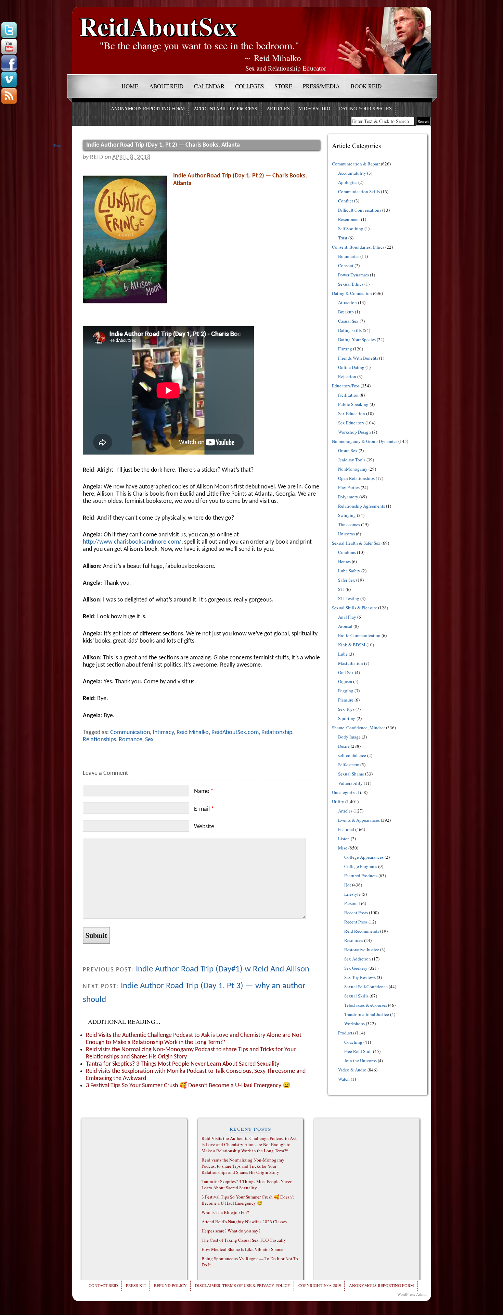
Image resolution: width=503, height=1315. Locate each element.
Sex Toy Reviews (360, 977)
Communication (130, 732)
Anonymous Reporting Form (148, 108)
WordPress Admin (412, 1294)
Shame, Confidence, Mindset (358, 727)
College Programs (360, 866)
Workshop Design (354, 432)
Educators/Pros (346, 386)
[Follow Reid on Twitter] (9, 30)
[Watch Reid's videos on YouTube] (9, 47)
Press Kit (136, 1285)
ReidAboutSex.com (235, 732)
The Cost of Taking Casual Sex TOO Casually (244, 1240)
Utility (338, 801)
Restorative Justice (361, 949)
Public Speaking (353, 404)
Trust (342, 238)
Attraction (347, 302)
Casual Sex (348, 321)
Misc (342, 848)
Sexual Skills (356, 996)
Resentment (349, 219)
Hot (347, 885)
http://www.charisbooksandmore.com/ (132, 542)
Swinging (347, 515)
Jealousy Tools (351, 460)
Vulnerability (350, 783)
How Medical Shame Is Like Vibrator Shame (242, 1249)
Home (129, 86)
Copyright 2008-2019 (319, 1285)
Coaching (353, 1042)
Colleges (249, 86)
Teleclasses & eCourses (365, 1005)
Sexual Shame (351, 774)
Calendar (209, 86)
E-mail (204, 809)
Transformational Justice (366, 1014)
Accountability (352, 173)
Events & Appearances (359, 820)
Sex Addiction (357, 959)
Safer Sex (346, 580)
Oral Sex (346, 672)
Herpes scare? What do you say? (231, 1231)
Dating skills (350, 330)
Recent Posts (356, 912)
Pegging (345, 690)
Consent (345, 265)
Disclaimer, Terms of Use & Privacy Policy (243, 1285)
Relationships (99, 739)
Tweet (57, 145)
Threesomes (349, 524)
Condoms (347, 552)
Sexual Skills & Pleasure (354, 608)
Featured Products (360, 875)
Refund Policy (170, 1285)
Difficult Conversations (359, 210)
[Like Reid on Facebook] (9, 63)
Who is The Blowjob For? (225, 1212)
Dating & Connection (352, 293)
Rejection (347, 376)
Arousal (345, 626)
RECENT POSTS (250, 1129)
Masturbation (350, 663)
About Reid (166, 86)
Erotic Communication (359, 635)
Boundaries (348, 256)
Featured (346, 829)
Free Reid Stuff (358, 1051)
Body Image (349, 737)
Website (204, 826)
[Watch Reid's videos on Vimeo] (9, 80)
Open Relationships (356, 478)
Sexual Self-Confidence (366, 986)
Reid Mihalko (193, 732)
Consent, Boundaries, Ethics (358, 247)
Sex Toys (346, 709)
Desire (344, 746)
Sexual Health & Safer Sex (356, 543)
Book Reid (366, 86)
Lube (343, 654)
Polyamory (348, 497)
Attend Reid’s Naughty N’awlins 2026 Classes (244, 1221)
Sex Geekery (355, 968)
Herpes (344, 561)
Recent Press (355, 922)
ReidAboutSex (158, 21)
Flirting (345, 349)
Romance (130, 739)
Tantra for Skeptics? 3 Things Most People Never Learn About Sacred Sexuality (182, 1064)
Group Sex (348, 450)
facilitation (348, 395)
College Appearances (364, 857)
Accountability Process (225, 108)
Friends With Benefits (358, 358)
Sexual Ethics (350, 284)
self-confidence (352, 755)
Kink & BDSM (351, 645)
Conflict (345, 201)
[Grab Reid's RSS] (9, 96)
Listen (344, 838)
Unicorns (346, 534)
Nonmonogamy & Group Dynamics (364, 441)
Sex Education (351, 413)
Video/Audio (314, 108)
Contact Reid (103, 1285)
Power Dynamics (353, 275)
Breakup (346, 312)
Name (204, 791)
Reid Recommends (361, 931)
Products (346, 1033)
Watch (344, 1079)
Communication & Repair (356, 164)
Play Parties (349, 487)
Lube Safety (349, 571)
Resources (353, 940)
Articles (278, 108)
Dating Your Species (365, 108)
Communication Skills (359, 191)
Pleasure (345, 700)
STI (341, 589)
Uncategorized (345, 792)
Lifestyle (352, 894)
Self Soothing (350, 228)
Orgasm (345, 681)
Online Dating (351, 367)
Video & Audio (352, 1070)
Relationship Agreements (361, 506)
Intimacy (163, 732)
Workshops (354, 1023)
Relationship (276, 732)
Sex (149, 739)
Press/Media (321, 86)
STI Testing (348, 598)
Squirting (347, 718)
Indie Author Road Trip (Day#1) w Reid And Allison (222, 969)
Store (283, 86)
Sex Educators (351, 423)
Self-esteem (348, 764)
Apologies (347, 182)
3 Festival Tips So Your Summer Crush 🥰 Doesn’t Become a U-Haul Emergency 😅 (188, 1085)
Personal (352, 903)
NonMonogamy (352, 469)
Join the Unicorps (360, 1060)
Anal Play (347, 617)
